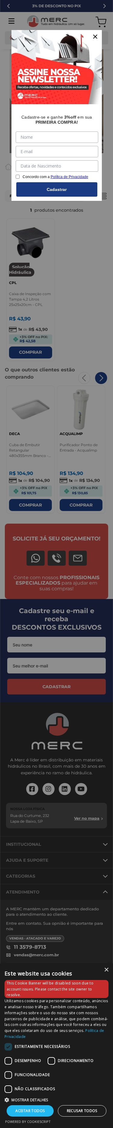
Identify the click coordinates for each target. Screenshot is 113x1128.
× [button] (106, 970)
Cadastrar (57, 189)
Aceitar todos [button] (30, 1110)
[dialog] (56, 1045)
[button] (56, 1099)
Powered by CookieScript (28, 1121)
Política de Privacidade (69, 177)
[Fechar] (95, 37)
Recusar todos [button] (82, 1110)
